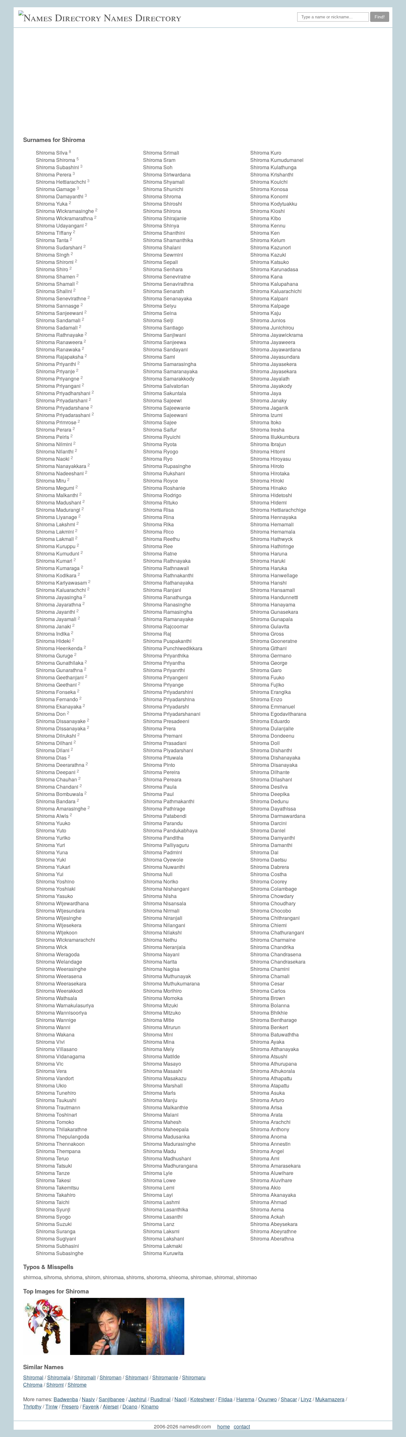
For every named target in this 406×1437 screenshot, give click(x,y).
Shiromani (136, 1377)
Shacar (289, 1399)
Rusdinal (160, 1399)
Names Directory (142, 17)
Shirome (77, 1384)
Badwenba (66, 1399)
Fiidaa (225, 1399)
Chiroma (33, 1384)
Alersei (111, 1406)
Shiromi (55, 1384)
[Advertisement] (206, 81)
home (223, 1426)
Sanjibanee (112, 1399)
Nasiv (88, 1399)
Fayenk (90, 1406)
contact (242, 1426)
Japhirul (137, 1399)
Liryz (306, 1399)
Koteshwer (202, 1399)
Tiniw (51, 1406)
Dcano (129, 1406)
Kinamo (150, 1406)
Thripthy (32, 1406)
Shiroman (110, 1377)
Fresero (70, 1406)
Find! (380, 16)
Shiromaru (194, 1377)
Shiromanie (165, 1377)
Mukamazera (329, 1399)
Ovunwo (267, 1399)
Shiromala (58, 1377)
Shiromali (85, 1377)
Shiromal (33, 1377)
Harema (245, 1399)
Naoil (180, 1399)
